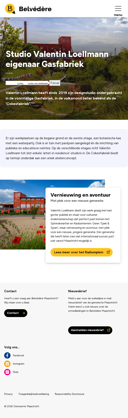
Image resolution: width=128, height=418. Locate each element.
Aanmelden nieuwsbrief (87, 330)
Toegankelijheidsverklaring (33, 394)
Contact (13, 313)
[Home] (28, 8)
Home (9, 73)
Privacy (8, 394)
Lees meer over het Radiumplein (79, 252)
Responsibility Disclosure (69, 394)
